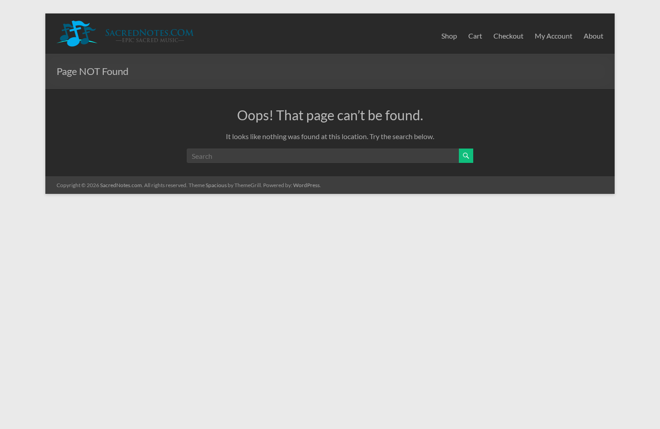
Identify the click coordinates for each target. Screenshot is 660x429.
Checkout (508, 35)
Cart (475, 35)
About (593, 35)
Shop (449, 35)
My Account (553, 35)
